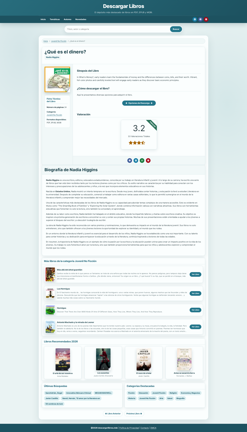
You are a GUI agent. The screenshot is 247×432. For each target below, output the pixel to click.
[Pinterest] (206, 19)
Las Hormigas (63, 289)
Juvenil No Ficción (58, 41)
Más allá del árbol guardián (69, 270)
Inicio (43, 19)
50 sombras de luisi (54, 404)
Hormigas (61, 308)
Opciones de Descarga (139, 103)
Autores (67, 19)
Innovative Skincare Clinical (78, 393)
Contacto (145, 428)
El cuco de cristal (143, 373)
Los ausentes (103, 373)
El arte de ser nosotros (63, 373)
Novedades (80, 19)
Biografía (180, 398)
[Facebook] (200, 19)
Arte (161, 398)
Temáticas (55, 19)
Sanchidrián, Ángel (54, 393)
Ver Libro (195, 274)
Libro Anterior (114, 413)
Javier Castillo (52, 398)
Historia (131, 398)
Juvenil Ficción (159, 393)
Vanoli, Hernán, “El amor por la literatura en (81, 398)
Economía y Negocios (190, 393)
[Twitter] (194, 19)
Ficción (131, 393)
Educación (143, 393)
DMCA (153, 428)
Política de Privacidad (129, 428)
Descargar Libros (123, 6)
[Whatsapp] (142, 160)
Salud (169, 398)
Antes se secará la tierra (184, 373)
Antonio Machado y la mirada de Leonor (75, 322)
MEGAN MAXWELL (103, 393)
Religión (173, 393)
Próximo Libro (133, 413)
